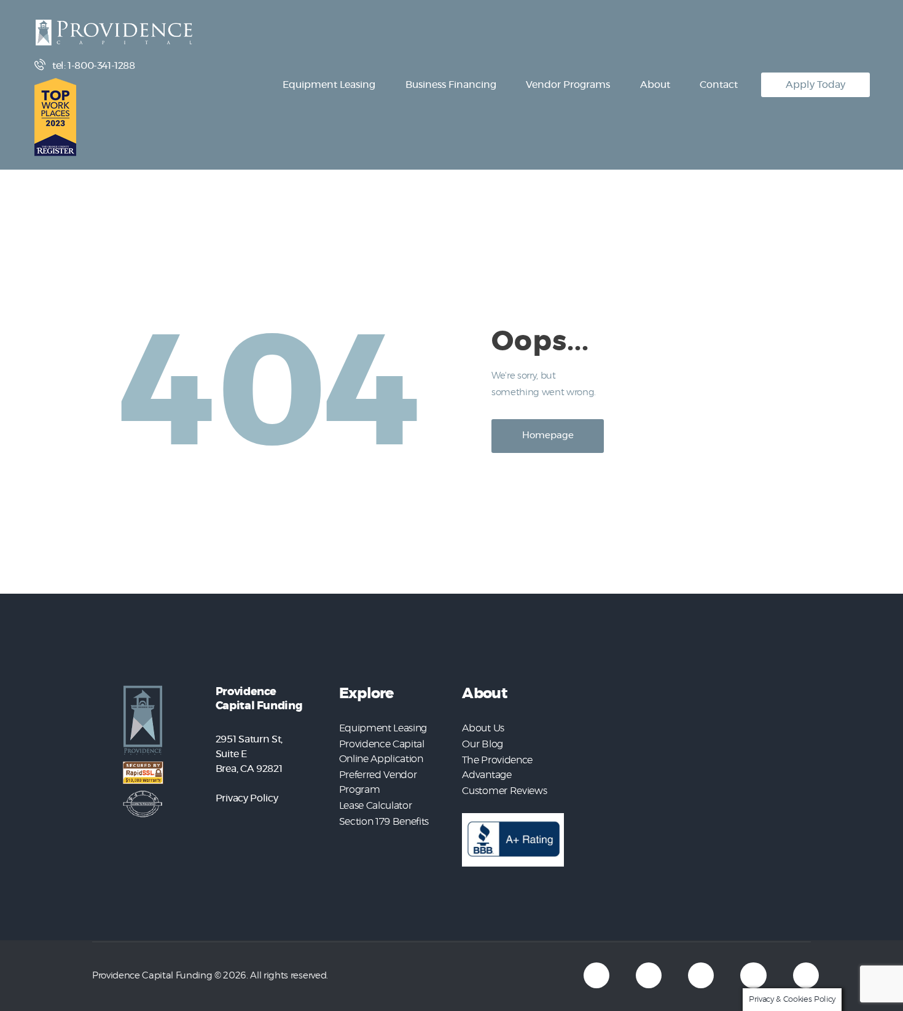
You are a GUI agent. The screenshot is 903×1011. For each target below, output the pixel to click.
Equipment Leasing (383, 728)
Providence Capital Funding (152, 975)
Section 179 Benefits (384, 822)
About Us (483, 728)
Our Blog (482, 744)
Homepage (548, 435)
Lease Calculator (375, 806)
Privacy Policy (247, 798)
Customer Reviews (504, 791)
